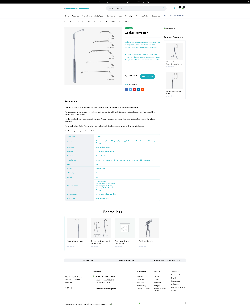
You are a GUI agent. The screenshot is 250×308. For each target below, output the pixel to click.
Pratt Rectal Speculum (146, 241)
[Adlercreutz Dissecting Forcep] (174, 80)
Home (66, 22)
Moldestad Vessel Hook (75, 241)
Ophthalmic (175, 284)
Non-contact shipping (126, 260)
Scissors (156, 279)
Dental (173, 278)
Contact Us (140, 279)
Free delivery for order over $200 (167, 260)
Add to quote (147, 76)
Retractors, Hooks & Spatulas (96, 22)
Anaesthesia (175, 272)
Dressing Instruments (178, 287)
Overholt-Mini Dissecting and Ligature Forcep (100, 242)
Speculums (157, 282)
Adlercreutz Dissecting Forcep (173, 92)
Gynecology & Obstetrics (104, 186)
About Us (140, 276)
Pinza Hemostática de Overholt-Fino (122, 242)
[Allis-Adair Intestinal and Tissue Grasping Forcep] (174, 51)
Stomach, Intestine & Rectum (78, 22)
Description (70, 100)
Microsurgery (175, 281)
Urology (98, 190)
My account (140, 282)
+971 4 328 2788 (105, 276)
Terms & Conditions (143, 289)
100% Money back (86, 260)
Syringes (157, 285)
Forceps (156, 276)
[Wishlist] (131, 75)
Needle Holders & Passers (160, 290)
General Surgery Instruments (105, 184)
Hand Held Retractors (112, 22)
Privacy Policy (141, 285)
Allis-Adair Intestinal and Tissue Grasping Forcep (174, 63)
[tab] (70, 100)
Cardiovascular (100, 182)
